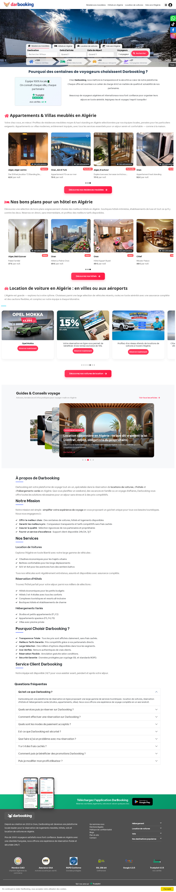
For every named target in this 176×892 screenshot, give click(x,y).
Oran (134, 170)
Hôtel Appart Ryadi (98, 261)
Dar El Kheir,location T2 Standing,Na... (20, 174)
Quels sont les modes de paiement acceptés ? (44, 724)
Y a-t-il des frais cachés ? (32, 746)
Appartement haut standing (144, 174)
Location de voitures (141, 828)
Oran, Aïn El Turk (55, 170)
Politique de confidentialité (101, 830)
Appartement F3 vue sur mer (60, 174)
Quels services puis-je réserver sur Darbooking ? (46, 709)
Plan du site (94, 835)
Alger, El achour (97, 170)
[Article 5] (93, 460)
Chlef (135, 256)
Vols (134, 834)
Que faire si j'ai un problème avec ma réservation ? (47, 739)
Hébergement (138, 823)
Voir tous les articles (148, 397)
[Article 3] (88, 460)
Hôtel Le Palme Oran (56, 261)
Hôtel (41, 255)
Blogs (92, 832)
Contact (93, 838)
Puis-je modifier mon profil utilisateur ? (40, 761)
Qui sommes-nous (97, 824)
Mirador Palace (138, 261)
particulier (83, 169)
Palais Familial (10, 261)
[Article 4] (90, 460)
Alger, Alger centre (13, 170)
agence (40, 169)
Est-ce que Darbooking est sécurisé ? (39, 731)
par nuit (10, 177)
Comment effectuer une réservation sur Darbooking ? (49, 717)
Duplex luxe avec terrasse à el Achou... (106, 174)
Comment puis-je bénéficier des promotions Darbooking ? (52, 753)
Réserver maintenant (28, 351)
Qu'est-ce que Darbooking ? (35, 692)
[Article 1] (82, 460)
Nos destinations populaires (144, 839)
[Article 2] (85, 460)
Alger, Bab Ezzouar (13, 256)
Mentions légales (96, 827)
